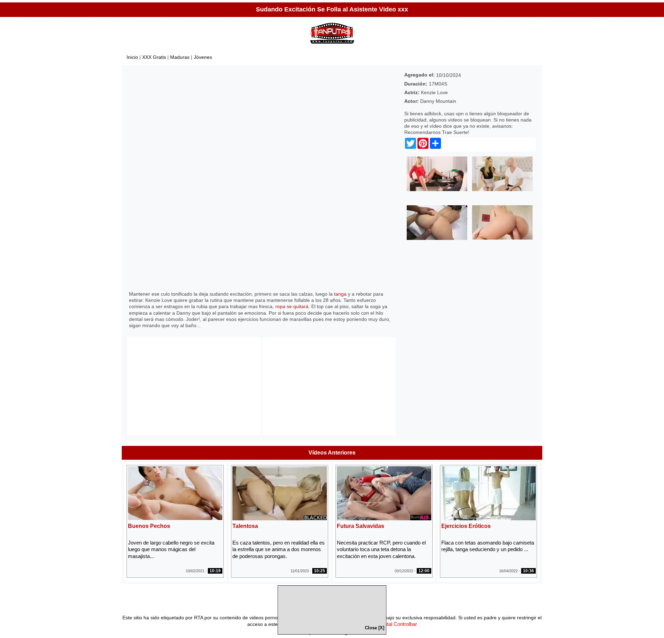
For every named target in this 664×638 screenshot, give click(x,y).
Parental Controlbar (395, 624)
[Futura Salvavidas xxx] (384, 518)
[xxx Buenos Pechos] (175, 518)
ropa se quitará (291, 306)
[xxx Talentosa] (279, 518)
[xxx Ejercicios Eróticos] (488, 518)
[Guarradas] (437, 189)
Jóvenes (203, 57)
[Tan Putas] (332, 45)
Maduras (180, 57)
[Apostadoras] (437, 238)
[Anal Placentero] (502, 238)
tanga (340, 294)
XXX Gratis (154, 57)
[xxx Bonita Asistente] (502, 189)
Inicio (132, 57)
